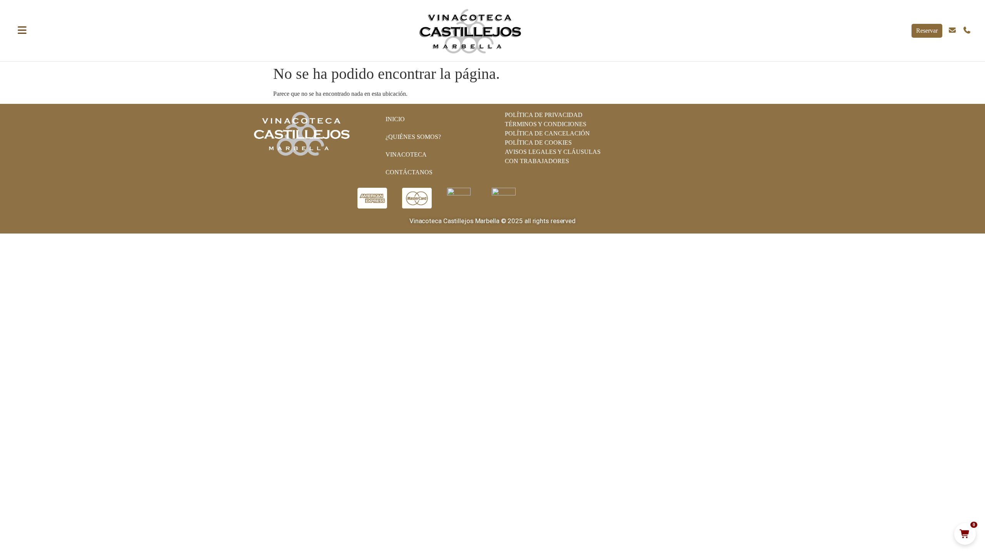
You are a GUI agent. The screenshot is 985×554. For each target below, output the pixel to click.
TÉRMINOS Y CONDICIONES (545, 124)
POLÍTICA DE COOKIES (538, 142)
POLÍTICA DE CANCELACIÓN (547, 133)
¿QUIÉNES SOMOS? (413, 136)
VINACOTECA (406, 154)
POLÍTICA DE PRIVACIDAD (544, 115)
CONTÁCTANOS (409, 172)
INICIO (395, 119)
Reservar (927, 30)
